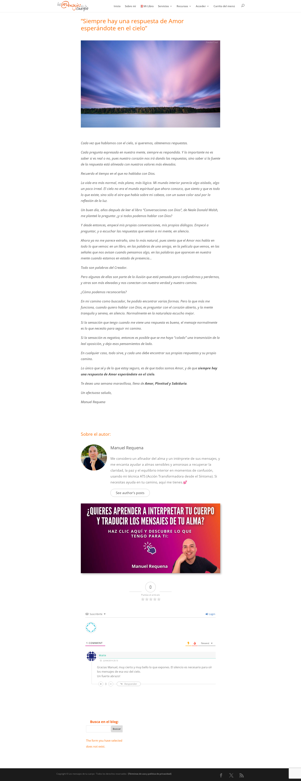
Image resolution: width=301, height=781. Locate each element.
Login (211, 614)
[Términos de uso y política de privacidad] (149, 773)
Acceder (201, 6)
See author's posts (130, 493)
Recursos (182, 6)
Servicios (163, 6)
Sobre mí (130, 6)
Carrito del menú (224, 6)
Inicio (117, 6)
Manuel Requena (126, 448)
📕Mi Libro (147, 6)
